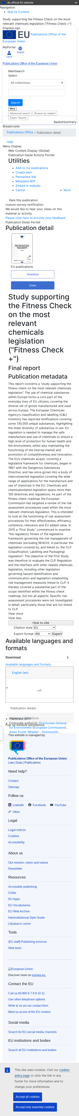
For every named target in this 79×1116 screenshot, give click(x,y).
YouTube (60, 805)
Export (57, 634)
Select (12, 75)
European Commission (49, 727)
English (20, 672)
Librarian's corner (19, 923)
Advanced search (20, 113)
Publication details (23, 708)
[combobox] (36, 92)
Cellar (12, 892)
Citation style (23, 627)
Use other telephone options (26, 999)
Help (10, 142)
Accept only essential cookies (35, 1107)
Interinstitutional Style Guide (26, 917)
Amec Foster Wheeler (24, 732)
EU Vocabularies (19, 905)
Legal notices (17, 830)
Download (33, 274)
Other (16, 811)
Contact (13, 780)
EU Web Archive (19, 911)
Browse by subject (44, 113)
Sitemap (13, 787)
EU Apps (14, 899)
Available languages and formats (28, 664)
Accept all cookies (28, 1096)
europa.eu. (39, 975)
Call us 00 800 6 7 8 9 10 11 (26, 993)
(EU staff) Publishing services (27, 941)
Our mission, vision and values (28, 862)
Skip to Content (18, 12)
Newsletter (15, 868)
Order (32, 285)
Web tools (14, 948)
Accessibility (16, 842)
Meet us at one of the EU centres (29, 1011)
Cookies (13, 836)
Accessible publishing (22, 886)
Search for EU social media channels (32, 1032)
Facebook (39, 805)
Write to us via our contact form (28, 1005)
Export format (24, 634)
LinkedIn (18, 805)
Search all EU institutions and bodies (32, 1050)
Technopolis (49, 732)
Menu (70, 120)
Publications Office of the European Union (30, 63)
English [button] (20, 52)
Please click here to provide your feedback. (36, 218)
